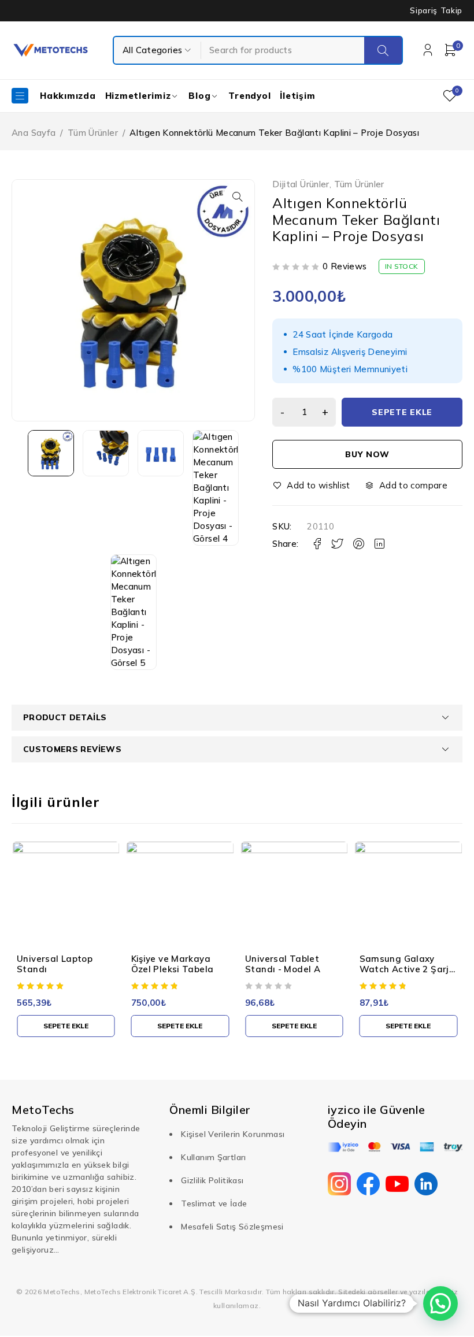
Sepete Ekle (402, 412)
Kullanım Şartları (213, 1157)
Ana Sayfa (33, 132)
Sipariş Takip (436, 10)
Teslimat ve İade (214, 1203)
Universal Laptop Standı (54, 964)
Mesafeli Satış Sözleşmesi (232, 1226)
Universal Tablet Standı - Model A (282, 964)
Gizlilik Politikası (212, 1180)
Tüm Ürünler (93, 132)
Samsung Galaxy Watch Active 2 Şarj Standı (404, 969)
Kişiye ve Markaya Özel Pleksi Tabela (172, 964)
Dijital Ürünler (300, 184)
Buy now (367, 454)
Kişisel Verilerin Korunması (232, 1134)
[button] (237, 196)
